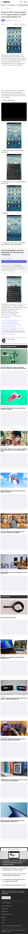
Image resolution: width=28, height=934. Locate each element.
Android (6, 316)
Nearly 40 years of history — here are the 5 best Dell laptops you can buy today (14, 869)
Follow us (17, 24)
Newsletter (24, 24)
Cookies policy (5, 911)
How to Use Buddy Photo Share (10, 322)
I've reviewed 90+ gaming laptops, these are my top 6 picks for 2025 (14, 880)
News (3, 20)
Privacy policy (4, 908)
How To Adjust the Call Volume (10, 329)
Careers (3, 922)
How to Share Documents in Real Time (11, 325)
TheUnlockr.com (21, 304)
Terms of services (16, 265)
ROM (7, 312)
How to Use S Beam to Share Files (10, 323)
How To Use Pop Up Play (8, 334)
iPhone (11, 316)
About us (3, 917)
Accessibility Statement (7, 914)
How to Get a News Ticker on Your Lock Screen (13, 332)
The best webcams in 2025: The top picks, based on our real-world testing (14, 874)
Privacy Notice (18, 266)
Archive (3, 920)
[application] (14, 111)
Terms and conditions (6, 903)
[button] (1, 2)
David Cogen (9, 20)
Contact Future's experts (7, 905)
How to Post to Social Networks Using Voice (13, 328)
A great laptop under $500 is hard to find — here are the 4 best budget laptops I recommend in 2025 (15, 862)
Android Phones (9, 8)
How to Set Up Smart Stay (8, 326)
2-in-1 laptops (11, 5)
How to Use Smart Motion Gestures (11, 320)
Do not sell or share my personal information (11, 925)
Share (4, 24)
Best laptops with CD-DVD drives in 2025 (14, 885)
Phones (3, 8)
